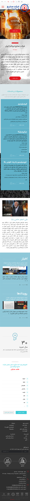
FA (2, 1)
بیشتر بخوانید (21, 125)
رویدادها (25, 438)
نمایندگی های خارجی (10, 436)
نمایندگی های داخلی (9, 412)
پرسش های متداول (23, 429)
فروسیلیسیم (15, 20)
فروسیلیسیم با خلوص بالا (9, 427)
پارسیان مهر (12, 499)
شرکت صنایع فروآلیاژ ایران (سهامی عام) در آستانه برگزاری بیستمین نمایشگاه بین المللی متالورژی (16, 300)
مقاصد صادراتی (21, 412)
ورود (11, 1)
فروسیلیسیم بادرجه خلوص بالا (15, 162)
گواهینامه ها (25, 431)
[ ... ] (26, 281)
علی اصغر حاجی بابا (19, 219)
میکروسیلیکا (22, 132)
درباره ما (25, 427)
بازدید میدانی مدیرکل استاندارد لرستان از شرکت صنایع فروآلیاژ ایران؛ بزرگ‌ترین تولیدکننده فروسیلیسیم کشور (15, 265)
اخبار (26, 436)
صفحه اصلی (24, 425)
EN (5, 1)
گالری (26, 440)
